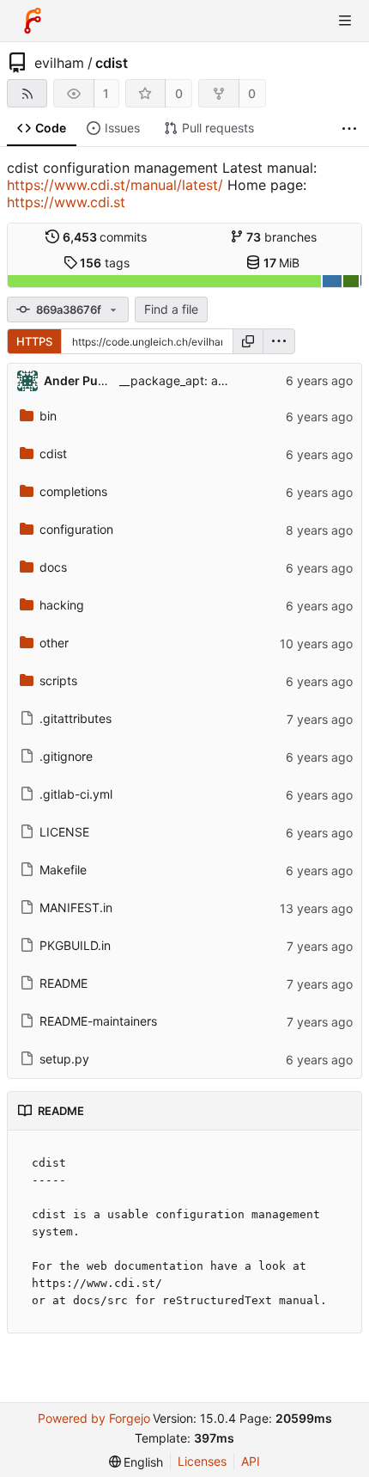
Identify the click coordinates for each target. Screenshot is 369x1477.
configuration (76, 529)
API (250, 1461)
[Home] (33, 20)
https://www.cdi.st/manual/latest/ (115, 184)
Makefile (63, 869)
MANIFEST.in (75, 907)
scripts (58, 680)
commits (105, 237)
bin (48, 415)
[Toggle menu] (345, 20)
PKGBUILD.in (75, 945)
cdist (111, 62)
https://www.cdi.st (66, 202)
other (54, 642)
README (63, 983)
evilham (59, 62)
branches (281, 237)
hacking (61, 605)
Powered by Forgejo (94, 1418)
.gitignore (66, 756)
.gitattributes (75, 718)
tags (105, 262)
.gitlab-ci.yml (75, 794)
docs (53, 567)
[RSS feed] (27, 93)
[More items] (349, 128)
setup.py (64, 1058)
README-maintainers (98, 1021)
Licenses (202, 1461)
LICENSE (64, 831)
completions (73, 491)
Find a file (171, 309)
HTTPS (34, 341)
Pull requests (218, 127)
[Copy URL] (248, 341)
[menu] (279, 341)
